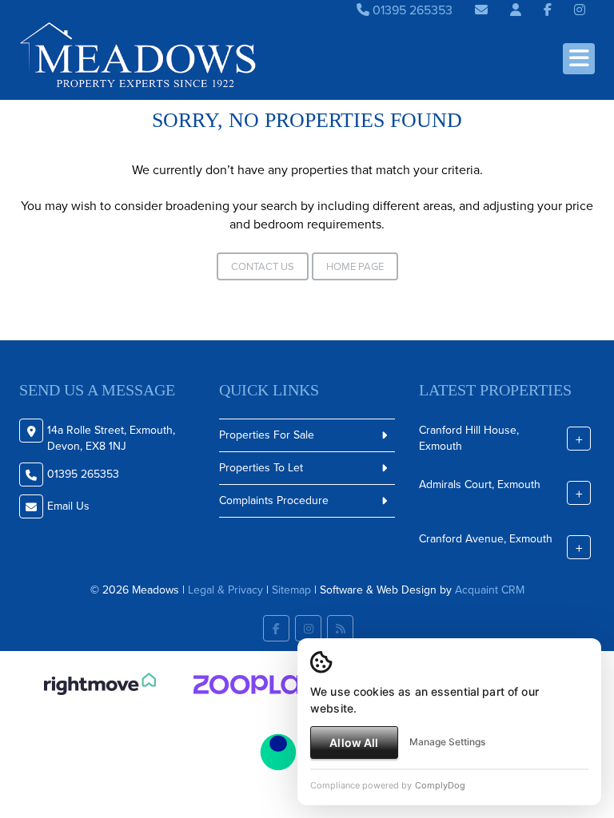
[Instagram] (579, 10)
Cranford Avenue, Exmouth (485, 538)
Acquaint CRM (489, 590)
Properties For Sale (266, 435)
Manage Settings (447, 742)
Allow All (353, 742)
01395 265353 (411, 10)
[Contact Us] (515, 10)
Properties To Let (261, 467)
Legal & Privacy (225, 590)
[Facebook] (548, 10)
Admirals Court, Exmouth (479, 483)
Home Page (355, 266)
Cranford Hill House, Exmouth (469, 437)
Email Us (68, 506)
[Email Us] (481, 10)
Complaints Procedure (274, 500)
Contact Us (262, 266)
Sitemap (291, 590)
